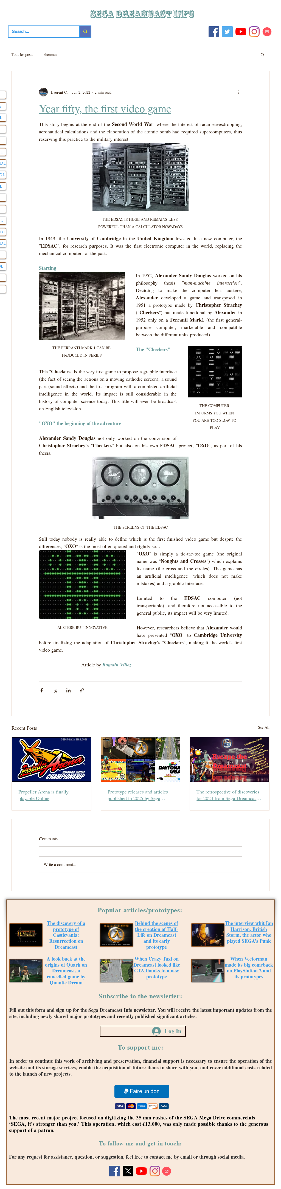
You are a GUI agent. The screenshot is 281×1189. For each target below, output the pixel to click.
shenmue (50, 54)
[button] (262, 54)
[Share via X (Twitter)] (55, 690)
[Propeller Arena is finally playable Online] (51, 759)
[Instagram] (254, 31)
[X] (128, 1171)
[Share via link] (82, 690)
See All (263, 727)
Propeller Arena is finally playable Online (43, 794)
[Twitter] (227, 31)
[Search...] (85, 31)
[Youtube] (240, 31)
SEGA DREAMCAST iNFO (143, 14)
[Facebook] (214, 31)
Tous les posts (22, 54)
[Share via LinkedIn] (68, 690)
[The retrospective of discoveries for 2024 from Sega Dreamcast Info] (229, 759)
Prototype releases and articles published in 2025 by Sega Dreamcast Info (138, 794)
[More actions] (238, 92)
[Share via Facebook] (41, 690)
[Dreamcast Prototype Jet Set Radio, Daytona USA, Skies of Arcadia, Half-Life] (140, 759)
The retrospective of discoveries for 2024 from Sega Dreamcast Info (227, 794)
